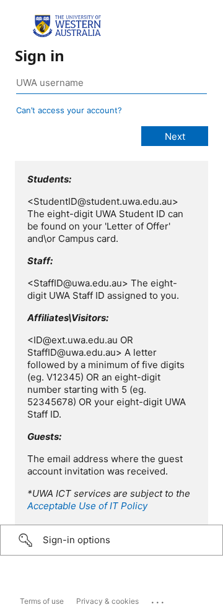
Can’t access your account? (69, 110)
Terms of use (42, 601)
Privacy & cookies (107, 601)
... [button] (158, 599)
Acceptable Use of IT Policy (87, 506)
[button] (111, 540)
